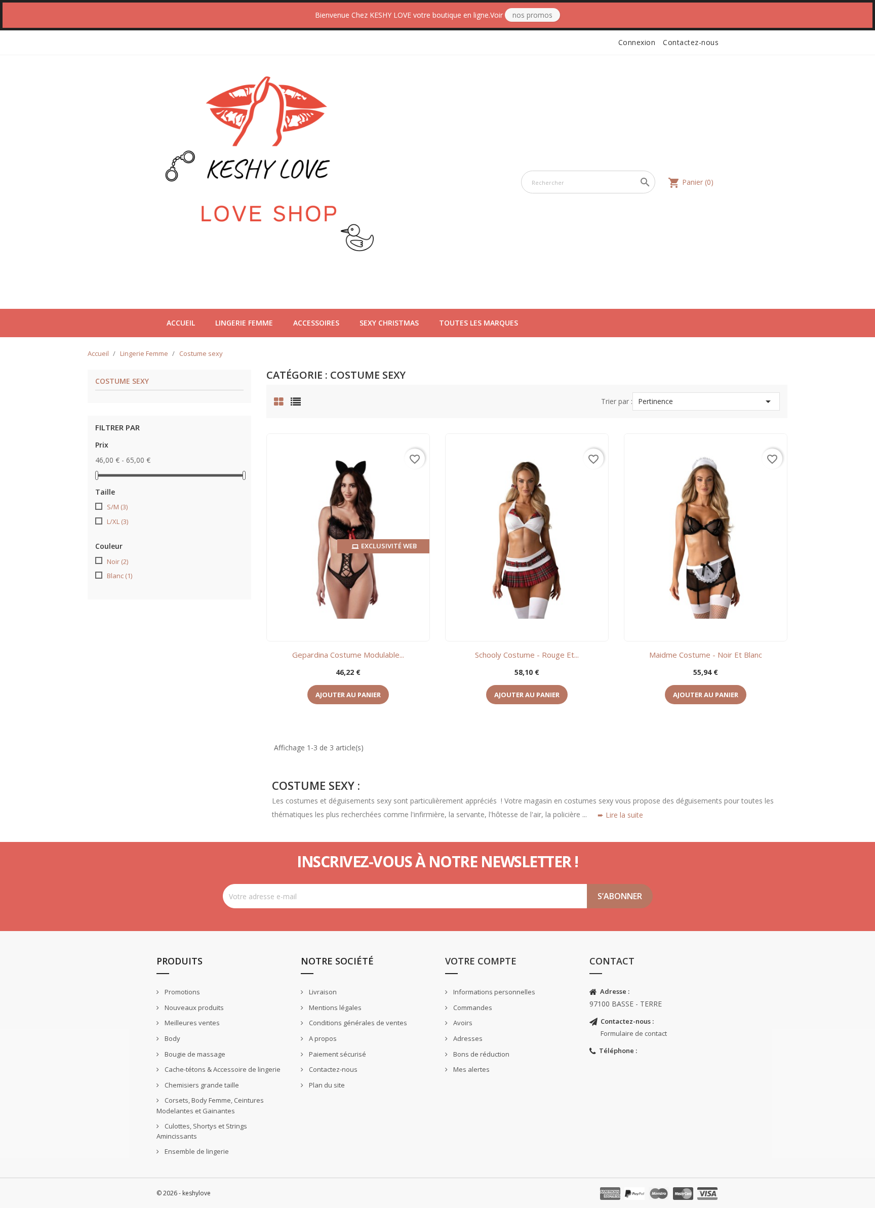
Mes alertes (471, 1069)
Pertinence (706, 401)
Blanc (119, 575)
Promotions (181, 991)
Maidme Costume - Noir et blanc (705, 655)
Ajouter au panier (348, 694)
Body (171, 1038)
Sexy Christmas (389, 323)
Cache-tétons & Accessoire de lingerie (222, 1069)
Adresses (467, 1038)
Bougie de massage (194, 1054)
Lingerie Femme (244, 323)
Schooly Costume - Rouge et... (527, 655)
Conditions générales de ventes (357, 1022)
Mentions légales (334, 1007)
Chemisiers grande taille (201, 1085)
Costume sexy (122, 381)
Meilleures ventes (191, 1022)
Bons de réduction (480, 1054)
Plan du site (326, 1085)
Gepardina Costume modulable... (348, 655)
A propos (322, 1038)
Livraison (322, 991)
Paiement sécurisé (336, 1054)
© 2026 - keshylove (183, 1193)
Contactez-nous (691, 42)
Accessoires (316, 323)
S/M (117, 506)
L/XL (117, 521)
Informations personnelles (493, 991)
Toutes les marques (478, 323)
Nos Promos (532, 15)
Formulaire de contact (634, 1033)
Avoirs (462, 1022)
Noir (117, 561)
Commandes (472, 1007)
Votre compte (480, 961)
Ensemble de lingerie (196, 1151)
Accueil (181, 323)
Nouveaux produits (193, 1007)
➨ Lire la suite (620, 815)
